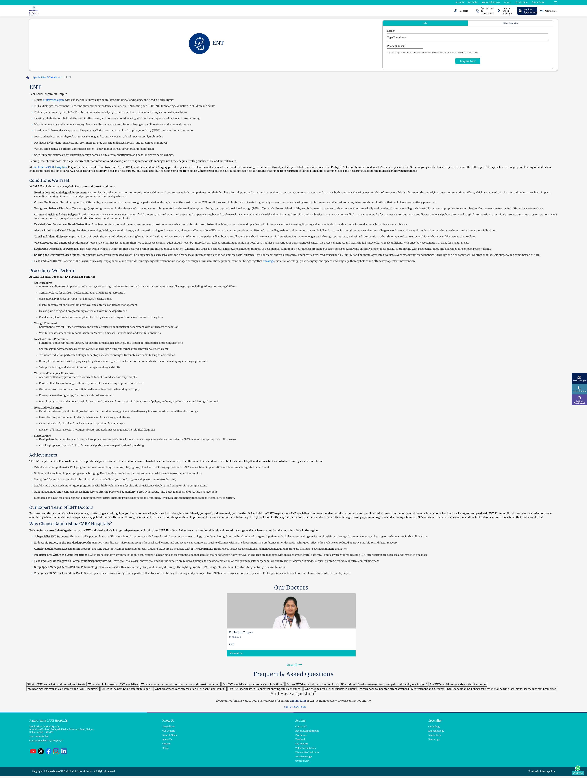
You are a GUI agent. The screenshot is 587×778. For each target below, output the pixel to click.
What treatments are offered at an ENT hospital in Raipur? (190, 688)
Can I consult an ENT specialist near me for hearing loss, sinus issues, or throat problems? (501, 688)
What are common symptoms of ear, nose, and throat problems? (180, 684)
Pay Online (473, 2)
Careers (507, 2)
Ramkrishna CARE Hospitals (50, 167)
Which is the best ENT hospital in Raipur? (127, 688)
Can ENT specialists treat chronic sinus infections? (253, 684)
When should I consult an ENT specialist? (113, 684)
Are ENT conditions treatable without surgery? (458, 684)
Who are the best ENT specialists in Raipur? (331, 688)
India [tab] (425, 23)
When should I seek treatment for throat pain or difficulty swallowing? (384, 684)
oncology (268, 260)
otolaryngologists (54, 99)
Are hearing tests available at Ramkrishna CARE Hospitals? (63, 688)
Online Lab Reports (491, 2)
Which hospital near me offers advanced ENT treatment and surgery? (402, 688)
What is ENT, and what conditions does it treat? (56, 684)
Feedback (533, 771)
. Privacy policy (547, 771)
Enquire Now (522, 2)
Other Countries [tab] (510, 23)
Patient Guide (538, 2)
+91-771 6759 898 (294, 706)
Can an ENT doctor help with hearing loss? (312, 684)
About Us (460, 2)
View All (291, 665)
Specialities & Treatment (48, 77)
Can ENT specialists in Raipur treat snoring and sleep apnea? (265, 688)
